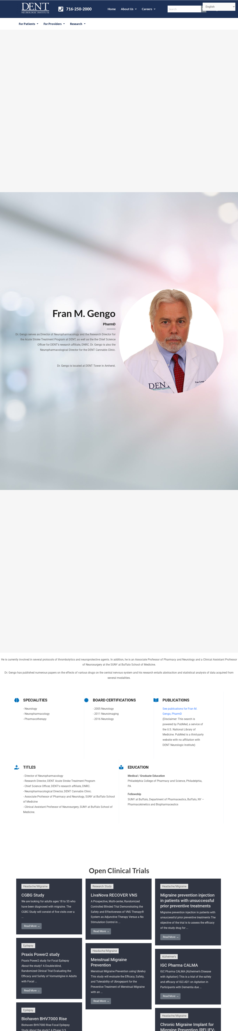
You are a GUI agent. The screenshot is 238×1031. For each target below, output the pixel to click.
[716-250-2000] (61, 9)
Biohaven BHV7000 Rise (44, 1018)
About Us (127, 9)
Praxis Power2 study (40, 954)
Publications (176, 700)
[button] (128, 9)
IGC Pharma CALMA (179, 965)
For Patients (27, 24)
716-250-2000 (79, 9)
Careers (147, 9)
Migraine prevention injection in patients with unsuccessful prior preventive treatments (187, 900)
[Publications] (156, 700)
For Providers (53, 24)
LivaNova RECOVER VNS (114, 895)
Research (76, 24)
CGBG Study (32, 895)
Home (112, 9)
